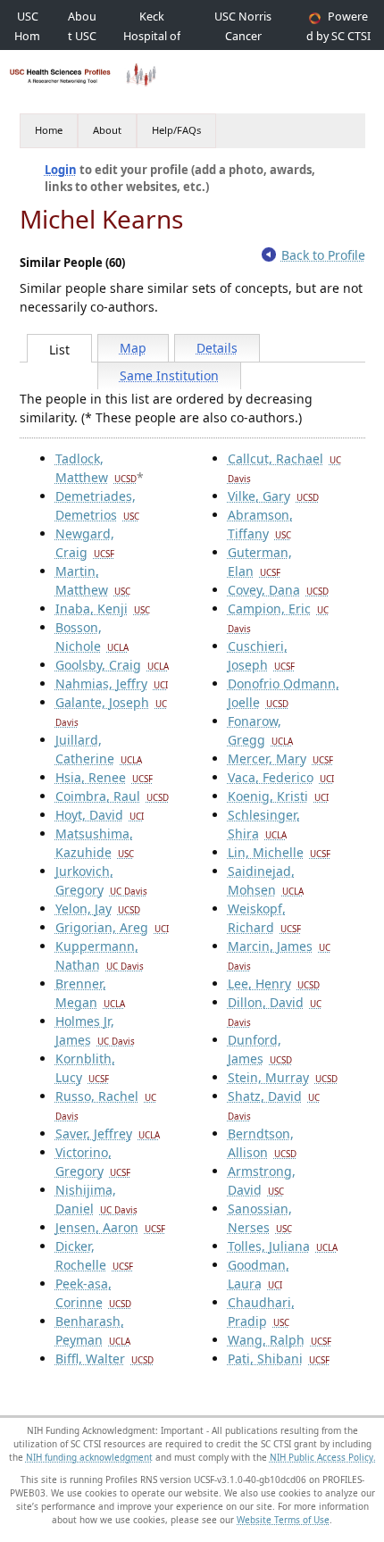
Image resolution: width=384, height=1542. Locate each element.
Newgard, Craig (84, 543)
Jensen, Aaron (110, 1227)
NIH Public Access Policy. (323, 1457)
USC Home (27, 36)
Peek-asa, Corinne (93, 1293)
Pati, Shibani (279, 1358)
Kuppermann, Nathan (99, 955)
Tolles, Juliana (283, 1246)
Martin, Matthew (92, 580)
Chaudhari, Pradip (261, 1311)
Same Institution (169, 375)
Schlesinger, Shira (264, 824)
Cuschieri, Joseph (261, 655)
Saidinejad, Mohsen (266, 880)
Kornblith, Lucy (85, 1068)
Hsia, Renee (104, 777)
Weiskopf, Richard (264, 918)
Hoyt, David (99, 814)
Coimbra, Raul (112, 796)
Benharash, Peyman (92, 1330)
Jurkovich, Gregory (101, 880)
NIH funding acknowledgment (89, 1457)
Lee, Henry (274, 983)
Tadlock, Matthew (96, 468)
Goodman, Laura (258, 1274)
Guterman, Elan (260, 561)
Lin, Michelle (279, 852)
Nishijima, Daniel (96, 1199)
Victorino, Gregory (92, 1161)
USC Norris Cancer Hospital (242, 36)
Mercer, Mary (280, 758)
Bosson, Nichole (92, 636)
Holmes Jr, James (95, 1030)
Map (133, 347)
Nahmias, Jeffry (111, 683)
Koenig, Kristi (278, 796)
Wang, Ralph (279, 1339)
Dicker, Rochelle (94, 1255)
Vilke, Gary (273, 496)
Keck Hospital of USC (151, 36)
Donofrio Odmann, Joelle (283, 693)
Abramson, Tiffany (260, 524)
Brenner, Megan (90, 993)
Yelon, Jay (97, 908)
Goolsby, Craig (112, 664)
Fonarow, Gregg (260, 730)
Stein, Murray (283, 1077)
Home (49, 130)
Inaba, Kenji (102, 608)
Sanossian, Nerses (260, 1218)
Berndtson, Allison (262, 1143)
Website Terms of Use (283, 1519)
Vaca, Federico (281, 777)
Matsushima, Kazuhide (94, 843)
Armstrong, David (262, 1180)
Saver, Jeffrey (107, 1133)
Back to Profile (323, 254)
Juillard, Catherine (98, 749)
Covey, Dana (278, 589)
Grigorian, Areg (112, 927)
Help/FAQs (176, 130)
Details (217, 347)
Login (61, 170)
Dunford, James (260, 1049)
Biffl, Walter (104, 1358)
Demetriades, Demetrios (97, 505)
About (107, 130)
